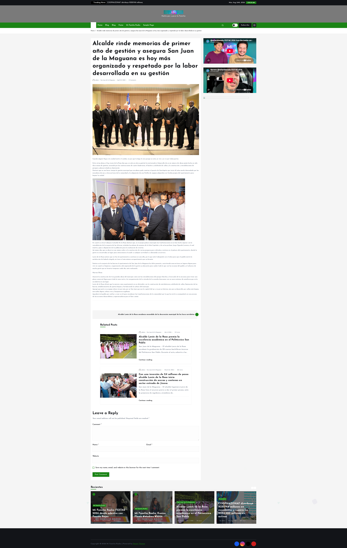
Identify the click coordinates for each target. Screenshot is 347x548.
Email (149, 445)
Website (96, 456)
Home (100, 25)
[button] (252, 488)
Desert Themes (139, 544)
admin (97, 80)
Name (96, 445)
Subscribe (245, 25)
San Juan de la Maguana (108, 80)
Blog (107, 25)
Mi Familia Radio (133, 25)
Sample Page (148, 25)
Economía (138, 499)
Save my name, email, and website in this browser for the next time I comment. (128, 468)
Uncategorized (182, 495)
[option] (110, 507)
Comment (97, 424)
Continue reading (146, 360)
